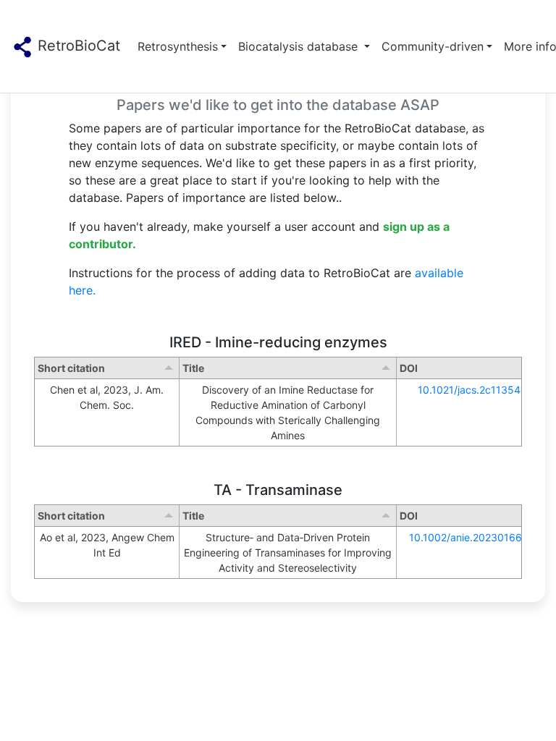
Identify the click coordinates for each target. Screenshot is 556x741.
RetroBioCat (76, 45)
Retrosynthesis (178, 46)
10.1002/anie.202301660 (468, 537)
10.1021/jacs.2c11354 (469, 390)
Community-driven (433, 46)
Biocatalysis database (299, 46)
